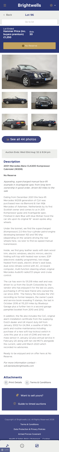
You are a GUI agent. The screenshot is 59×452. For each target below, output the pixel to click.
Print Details (15, 382)
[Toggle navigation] (4, 5)
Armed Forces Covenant (29, 434)
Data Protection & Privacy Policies (29, 429)
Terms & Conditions (40, 382)
